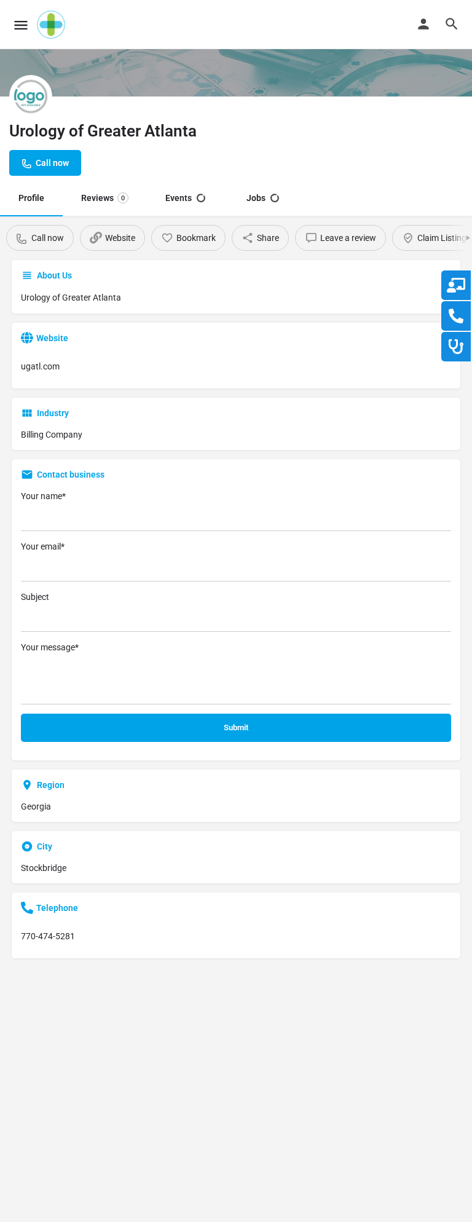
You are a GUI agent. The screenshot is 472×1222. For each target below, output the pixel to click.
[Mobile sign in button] (423, 24)
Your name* (43, 496)
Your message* (50, 647)
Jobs (256, 198)
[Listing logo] (30, 96)
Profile (31, 198)
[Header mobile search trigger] (452, 24)
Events (178, 198)
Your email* (43, 546)
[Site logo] (52, 24)
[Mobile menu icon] (21, 25)
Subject (35, 597)
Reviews (103, 198)
